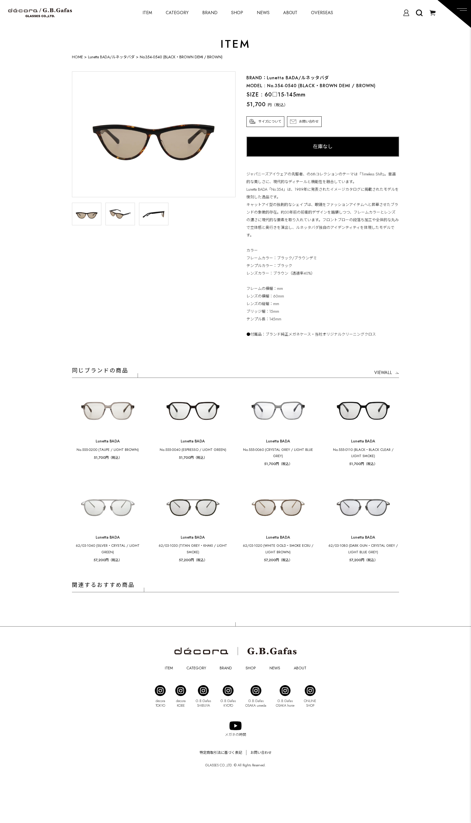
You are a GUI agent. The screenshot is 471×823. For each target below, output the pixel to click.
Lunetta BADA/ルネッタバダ (111, 57)
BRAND (210, 13)
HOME (77, 57)
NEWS (263, 13)
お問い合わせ (309, 121)
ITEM (147, 13)
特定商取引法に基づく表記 (221, 752)
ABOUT (290, 13)
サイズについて (269, 121)
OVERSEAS (322, 13)
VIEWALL (383, 372)
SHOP (237, 13)
